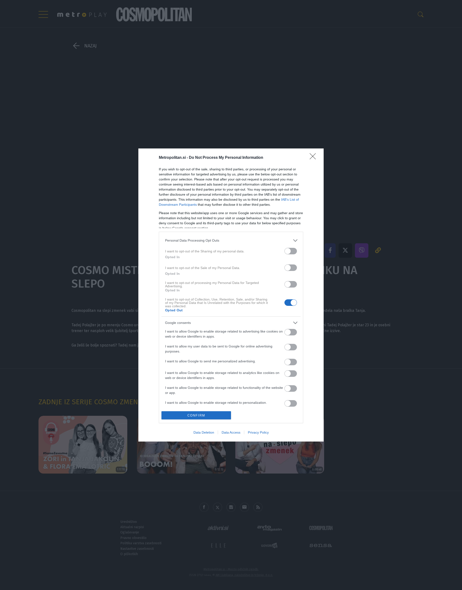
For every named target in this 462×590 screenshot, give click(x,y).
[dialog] (231, 295)
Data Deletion (203, 432)
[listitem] (231, 240)
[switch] (290, 251)
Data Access (231, 432)
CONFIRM (196, 415)
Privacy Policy (258, 432)
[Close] (314, 157)
